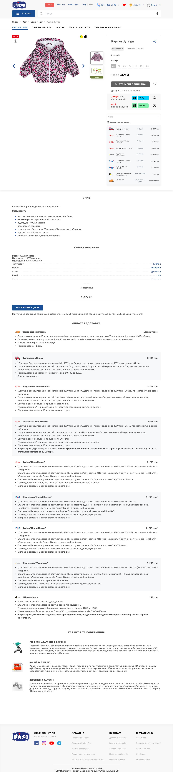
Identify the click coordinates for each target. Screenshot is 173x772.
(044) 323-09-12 (44, 733)
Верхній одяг (36, 22)
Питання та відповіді (118, 754)
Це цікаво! (140, 754)
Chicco (15, 22)
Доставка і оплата (117, 738)
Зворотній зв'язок (117, 749)
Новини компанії (143, 749)
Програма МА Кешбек (81, 743)
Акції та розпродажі (80, 749)
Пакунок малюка (117, 760)
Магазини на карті (80, 738)
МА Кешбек (73, 5)
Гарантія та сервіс (117, 743)
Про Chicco (141, 738)
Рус (91, 5)
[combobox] (134, 117)
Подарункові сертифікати (83, 754)
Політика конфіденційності (148, 743)
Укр (84, 5)
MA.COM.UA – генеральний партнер (88, 760)
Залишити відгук (27, 307)
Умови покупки (143, 760)
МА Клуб (61, 5)
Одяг (24, 22)
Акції (50, 5)
